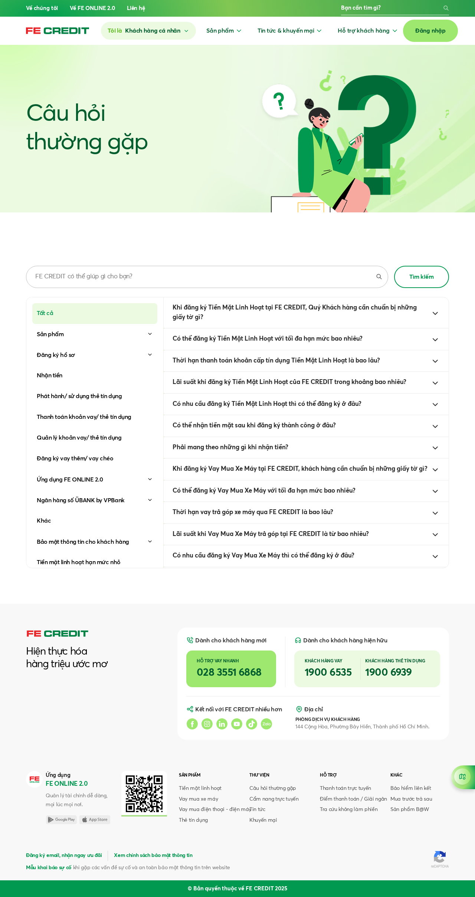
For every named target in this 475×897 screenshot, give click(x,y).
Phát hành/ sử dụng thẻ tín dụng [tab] (79, 396)
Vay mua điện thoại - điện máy (215, 809)
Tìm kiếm (421, 277)
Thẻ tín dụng (193, 820)
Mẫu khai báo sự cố (48, 867)
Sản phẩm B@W (409, 809)
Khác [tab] (44, 521)
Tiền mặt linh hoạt (200, 788)
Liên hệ (136, 8)
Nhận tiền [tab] (49, 375)
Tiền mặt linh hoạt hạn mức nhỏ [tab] (79, 562)
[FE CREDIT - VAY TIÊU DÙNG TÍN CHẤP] (57, 30)
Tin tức (257, 809)
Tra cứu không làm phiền (348, 809)
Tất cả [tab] (45, 313)
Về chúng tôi (42, 8)
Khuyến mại (263, 820)
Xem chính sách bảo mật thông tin (153, 855)
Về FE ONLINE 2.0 (92, 8)
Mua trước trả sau (411, 799)
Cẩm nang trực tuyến (274, 799)
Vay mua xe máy (198, 799)
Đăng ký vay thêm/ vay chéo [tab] (75, 458)
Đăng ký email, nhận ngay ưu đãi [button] (64, 855)
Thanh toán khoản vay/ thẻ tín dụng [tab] (84, 417)
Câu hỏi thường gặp (272, 788)
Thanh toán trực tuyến (345, 788)
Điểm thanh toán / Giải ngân (353, 799)
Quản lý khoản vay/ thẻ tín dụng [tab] (79, 438)
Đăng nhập (430, 31)
